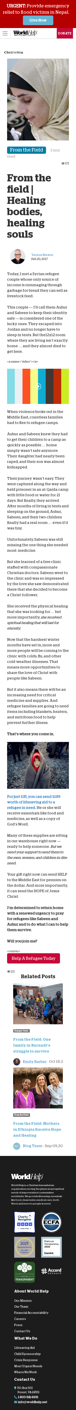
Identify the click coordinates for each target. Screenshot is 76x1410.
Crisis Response (26, 1360)
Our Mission (23, 1300)
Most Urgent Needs (28, 1366)
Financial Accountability (31, 1312)
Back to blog (14, 52)
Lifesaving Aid (24, 1347)
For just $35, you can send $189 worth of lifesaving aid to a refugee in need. (33, 802)
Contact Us (22, 1331)
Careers (20, 1318)
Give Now (38, 20)
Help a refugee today (34, 958)
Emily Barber (34, 1062)
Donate (65, 33)
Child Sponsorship (27, 1353)
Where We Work (25, 1372)
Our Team (21, 1306)
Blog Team (32, 1146)
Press (18, 1325)
